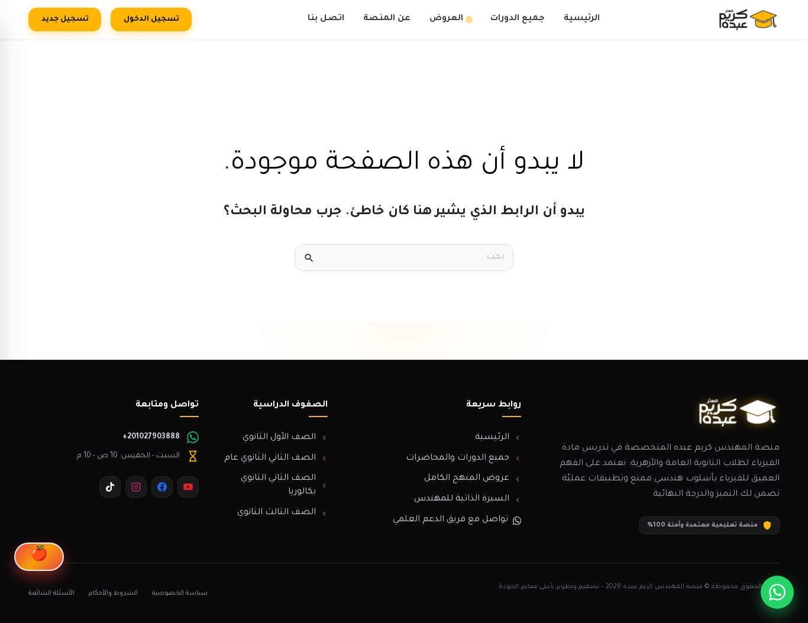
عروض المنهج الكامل (466, 478)
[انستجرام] (136, 487)
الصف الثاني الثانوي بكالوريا (278, 485)
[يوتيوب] (188, 487)
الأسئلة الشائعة (51, 593)
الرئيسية (582, 19)
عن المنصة (387, 19)
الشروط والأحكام (113, 593)
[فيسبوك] (162, 487)
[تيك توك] (110, 487)
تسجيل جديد (65, 19)
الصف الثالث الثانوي (276, 513)
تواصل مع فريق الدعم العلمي (450, 520)
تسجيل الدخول (151, 19)
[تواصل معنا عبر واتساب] (777, 592)
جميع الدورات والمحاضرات (457, 458)
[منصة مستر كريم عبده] (748, 19)
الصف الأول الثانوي (279, 438)
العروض (446, 19)
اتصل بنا (326, 19)
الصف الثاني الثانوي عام (270, 458)
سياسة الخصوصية (180, 593)
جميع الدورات (517, 19)
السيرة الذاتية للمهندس (461, 499)
